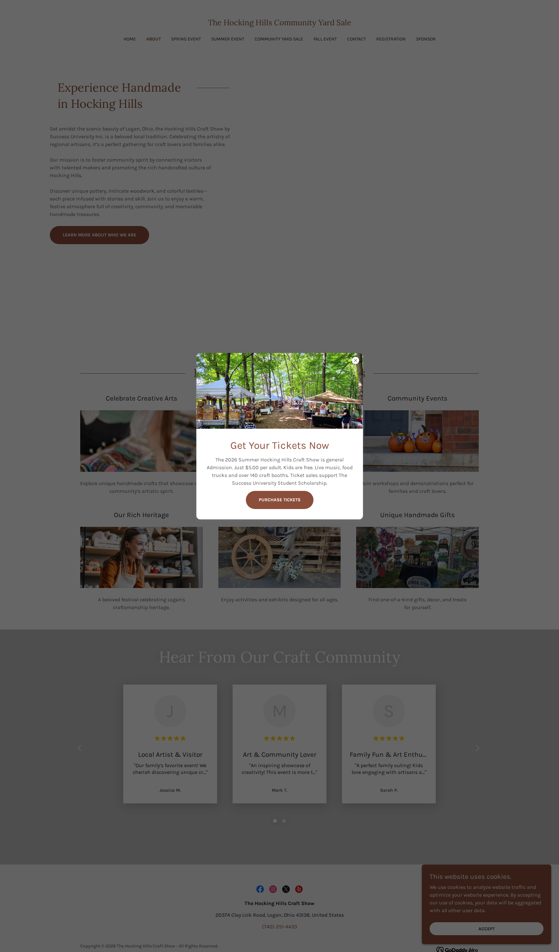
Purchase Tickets (280, 500)
